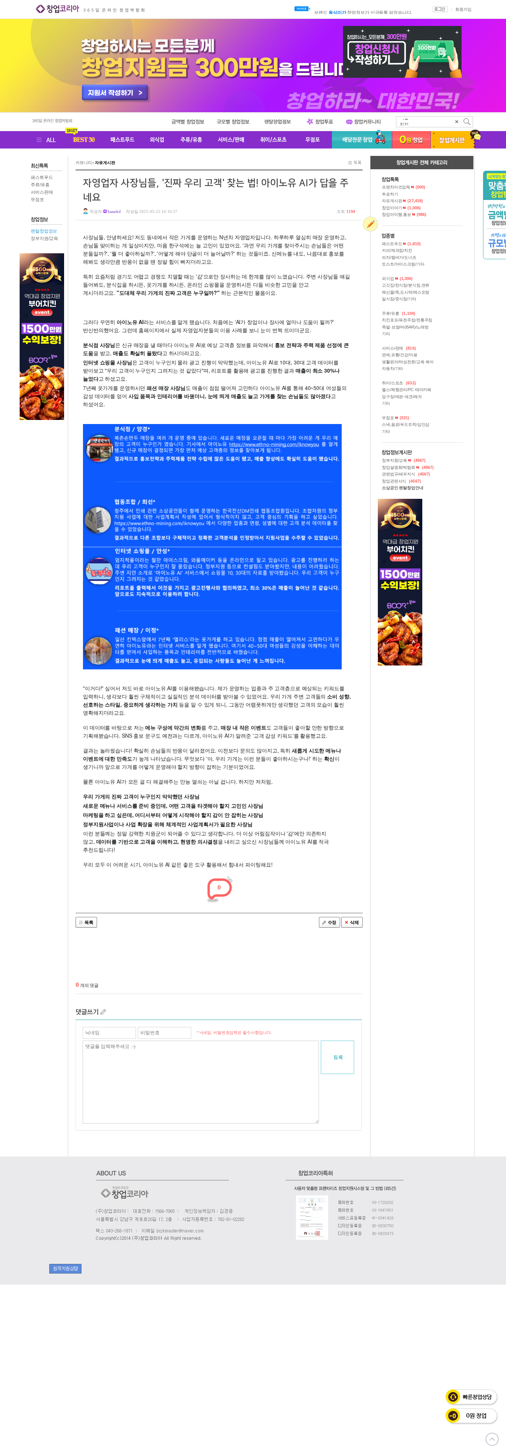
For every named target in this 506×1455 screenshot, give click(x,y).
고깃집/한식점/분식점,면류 (405, 285)
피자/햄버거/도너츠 (399, 257)
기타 (386, 333)
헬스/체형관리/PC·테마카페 (406, 389)
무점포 (37, 199)
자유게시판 (402, 200)
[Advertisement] (219, 970)
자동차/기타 (392, 368)
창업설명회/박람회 (408, 467)
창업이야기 (401, 208)
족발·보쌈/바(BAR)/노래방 (405, 327)
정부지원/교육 (44, 238)
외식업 (397, 278)
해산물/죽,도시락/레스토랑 (405, 292)
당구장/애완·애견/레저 (402, 396)
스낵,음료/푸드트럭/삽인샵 (405, 424)
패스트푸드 (42, 177)
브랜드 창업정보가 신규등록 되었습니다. (363, 9)
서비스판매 (42, 192)
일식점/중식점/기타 (399, 299)
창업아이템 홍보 (404, 214)
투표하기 (390, 194)
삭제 (354, 922)
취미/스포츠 (399, 383)
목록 (88, 922)
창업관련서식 (401, 481)
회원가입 (463, 9)
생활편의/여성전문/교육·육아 (408, 362)
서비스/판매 (399, 348)
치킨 (404, 122)
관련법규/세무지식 (406, 474)
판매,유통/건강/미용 (399, 355)
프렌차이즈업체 (404, 187)
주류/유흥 (40, 184)
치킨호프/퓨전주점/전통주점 (407, 320)
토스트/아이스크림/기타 (403, 264)
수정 (332, 922)
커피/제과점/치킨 (397, 250)
